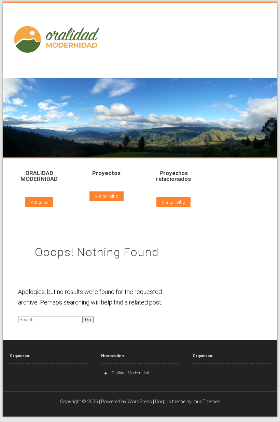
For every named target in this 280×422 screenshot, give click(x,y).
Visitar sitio (106, 196)
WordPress (139, 401)
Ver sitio (39, 202)
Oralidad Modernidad (130, 373)
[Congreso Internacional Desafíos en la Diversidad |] (58, 39)
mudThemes (206, 401)
